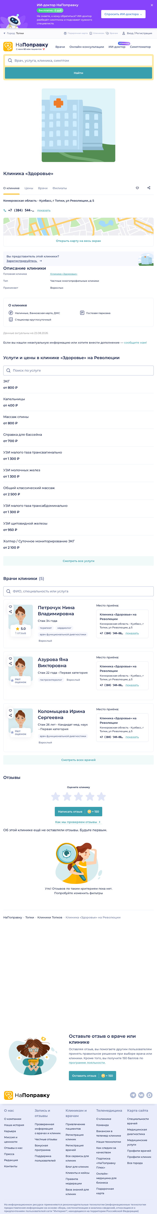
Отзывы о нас (13, 1147)
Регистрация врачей (75, 1147)
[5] (101, 796)
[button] (78, 61)
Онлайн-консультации (87, 47)
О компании (12, 1118)
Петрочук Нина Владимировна (56, 610)
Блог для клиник (77, 1166)
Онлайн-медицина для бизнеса (106, 1178)
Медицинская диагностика (137, 1132)
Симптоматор (140, 47)
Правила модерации (74, 1181)
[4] (90, 796)
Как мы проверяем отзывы (76, 822)
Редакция (11, 1160)
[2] (67, 796)
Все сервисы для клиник (77, 1158)
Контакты (10, 1166)
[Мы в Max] (149, 1095)
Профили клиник (139, 1156)
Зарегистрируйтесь (22, 261)
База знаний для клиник (77, 1192)
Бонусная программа (42, 1147)
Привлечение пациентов (75, 1126)
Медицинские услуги (137, 1142)
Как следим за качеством (106, 1150)
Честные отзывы (46, 1139)
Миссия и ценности (10, 1139)
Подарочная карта (105, 1191)
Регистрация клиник (75, 1137)
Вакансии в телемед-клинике (108, 1133)
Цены (29, 188)
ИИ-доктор (117, 47)
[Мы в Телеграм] (133, 1095)
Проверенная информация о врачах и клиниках (48, 1128)
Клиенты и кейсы (77, 1172)
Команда (102, 1125)
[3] (78, 796)
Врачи (60, 47)
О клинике (103, 1118)
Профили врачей (139, 1150)
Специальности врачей (138, 1121)
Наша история (14, 1125)
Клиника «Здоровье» (63, 273)
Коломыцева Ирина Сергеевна (61, 714)
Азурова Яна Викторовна (53, 662)
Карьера (10, 1131)
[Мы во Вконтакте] (141, 1095)
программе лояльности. (87, 1062)
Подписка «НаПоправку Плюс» (106, 1163)
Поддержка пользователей (45, 1158)
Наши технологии (108, 1141)
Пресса (9, 1154)
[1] (55, 796)
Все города (135, 1163)
